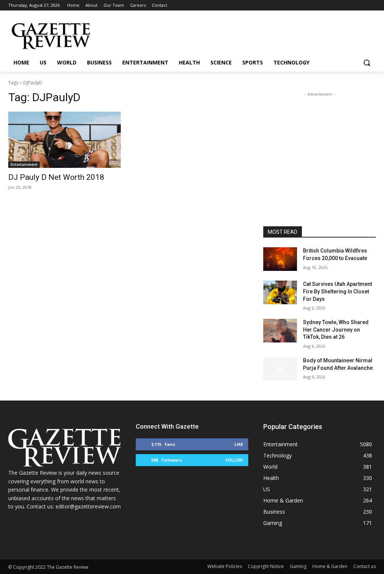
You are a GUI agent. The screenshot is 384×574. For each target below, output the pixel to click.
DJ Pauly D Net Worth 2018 (56, 177)
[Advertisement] (319, 145)
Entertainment (24, 164)
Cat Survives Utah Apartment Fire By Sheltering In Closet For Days (337, 291)
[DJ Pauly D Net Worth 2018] (64, 140)
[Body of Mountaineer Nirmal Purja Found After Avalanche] (280, 369)
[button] (367, 63)
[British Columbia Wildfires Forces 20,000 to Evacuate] (280, 259)
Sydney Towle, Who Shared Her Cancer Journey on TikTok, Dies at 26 (336, 329)
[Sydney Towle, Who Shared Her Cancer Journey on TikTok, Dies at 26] (280, 330)
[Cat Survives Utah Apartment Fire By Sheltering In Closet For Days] (280, 292)
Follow (234, 460)
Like (238, 444)
